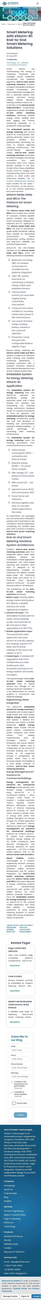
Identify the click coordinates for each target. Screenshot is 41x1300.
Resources (11, 24)
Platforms (8, 1222)
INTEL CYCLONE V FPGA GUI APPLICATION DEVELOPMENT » (26, 928)
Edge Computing (12, 1218)
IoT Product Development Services (20, 179)
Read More (15, 965)
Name (13, 1055)
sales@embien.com (20, 1261)
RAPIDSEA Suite (11, 1244)
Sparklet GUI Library (13, 1236)
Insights (7, 1201)
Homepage (9, 1185)
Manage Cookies (10, 1296)
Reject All (25, 1296)
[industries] (10, 3)
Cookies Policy (20, 1288)
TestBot (7, 1248)
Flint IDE (7, 1240)
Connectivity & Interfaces (17, 65)
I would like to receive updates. (20, 1094)
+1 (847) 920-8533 (13, 1265)
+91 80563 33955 (12, 1269)
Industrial (24, 63)
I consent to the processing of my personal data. (20, 1085)
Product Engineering (13, 1211)
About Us (8, 1189)
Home (3, 24)
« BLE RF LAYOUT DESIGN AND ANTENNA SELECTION (13, 928)
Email (13, 1046)
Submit (20, 1115)
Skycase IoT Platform (14, 1251)
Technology (11, 63)
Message (14, 1073)
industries (17, 171)
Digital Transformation (15, 1214)
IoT (18, 63)
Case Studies (10, 1193)
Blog (19, 24)
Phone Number (17, 1064)
